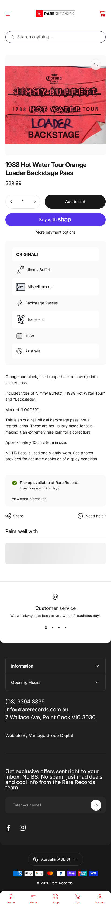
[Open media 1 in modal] (96, 64)
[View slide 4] (65, 627)
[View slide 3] (59, 627)
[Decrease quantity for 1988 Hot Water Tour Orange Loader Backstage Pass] (11, 201)
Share (18, 515)
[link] (50, 717)
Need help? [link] (95, 515)
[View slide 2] (52, 627)
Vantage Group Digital (51, 735)
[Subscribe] (96, 805)
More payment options (55, 232)
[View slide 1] (46, 627)
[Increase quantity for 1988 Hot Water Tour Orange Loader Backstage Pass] (34, 201)
